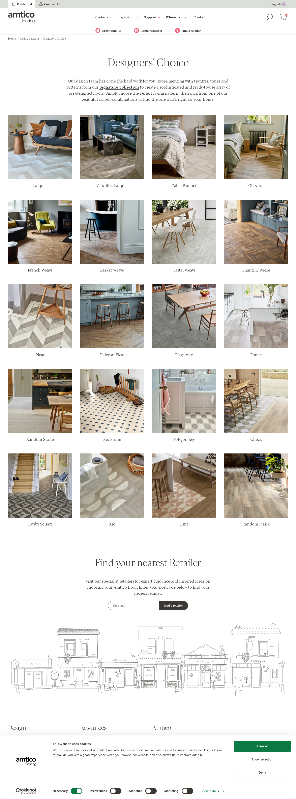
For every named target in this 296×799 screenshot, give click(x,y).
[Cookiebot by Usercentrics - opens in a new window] (26, 791)
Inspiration (126, 17)
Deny (262, 772)
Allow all (262, 746)
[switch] (115, 791)
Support (150, 17)
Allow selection (262, 759)
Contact (200, 17)
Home (12, 38)
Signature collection (119, 87)
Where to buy (176, 17)
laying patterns (29, 38)
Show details (210, 791)
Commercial (52, 4)
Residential (24, 4)
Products (101, 17)
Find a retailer (173, 605)
